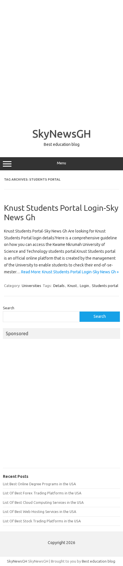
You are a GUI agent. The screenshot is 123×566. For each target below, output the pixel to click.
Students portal (105, 286)
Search (8, 308)
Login (84, 286)
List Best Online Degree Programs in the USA (39, 484)
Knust (72, 286)
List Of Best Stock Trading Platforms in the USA (42, 521)
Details (59, 286)
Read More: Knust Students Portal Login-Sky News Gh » (70, 272)
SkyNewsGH (61, 134)
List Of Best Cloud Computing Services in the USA (43, 502)
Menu (61, 163)
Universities (31, 286)
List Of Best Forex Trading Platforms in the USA (42, 493)
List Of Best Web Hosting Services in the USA (39, 512)
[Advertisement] (61, 61)
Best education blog (98, 561)
